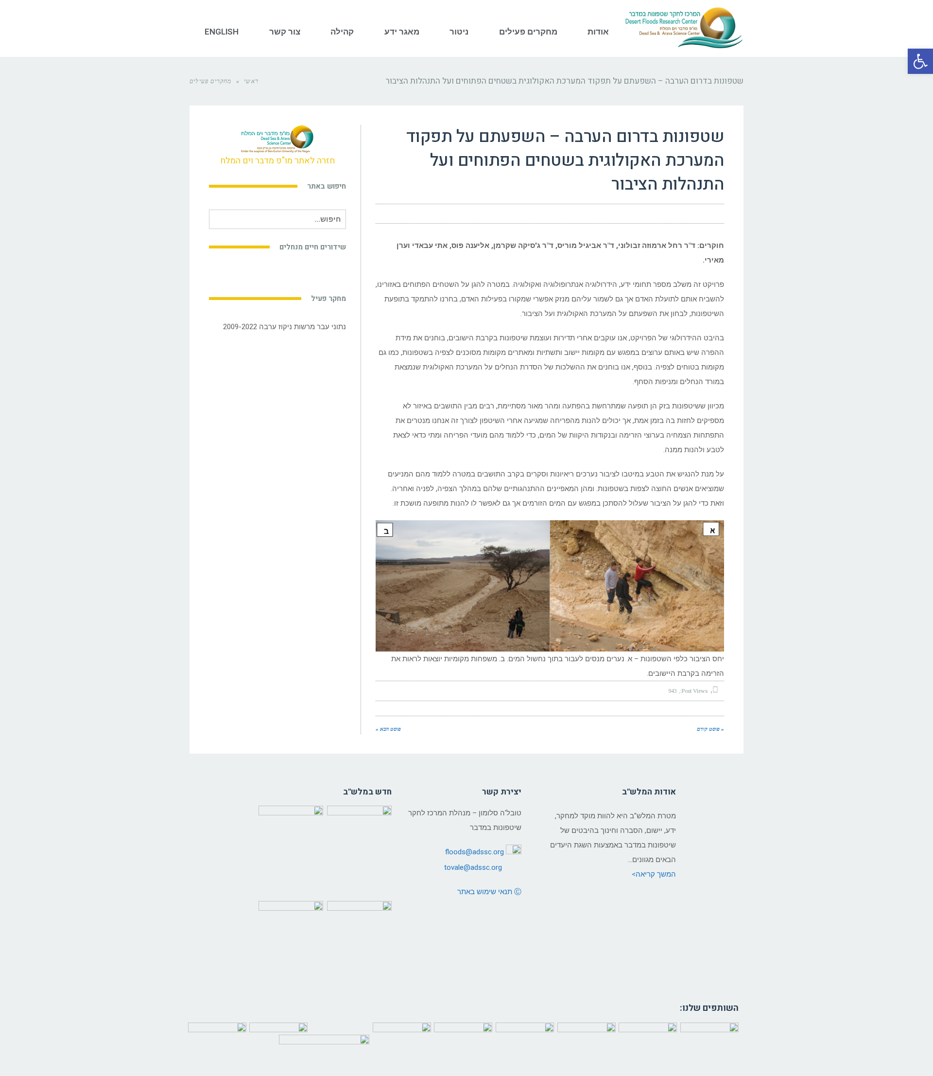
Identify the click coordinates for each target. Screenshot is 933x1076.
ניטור (458, 31)
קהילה (342, 31)
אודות (598, 31)
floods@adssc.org (474, 851)
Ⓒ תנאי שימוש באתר (489, 891)
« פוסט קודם (710, 729)
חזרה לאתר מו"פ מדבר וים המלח (277, 160)
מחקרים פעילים (528, 31)
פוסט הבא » (388, 729)
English (222, 31)
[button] (920, 61)
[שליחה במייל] (388, 214)
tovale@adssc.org (473, 867)
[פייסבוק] (441, 214)
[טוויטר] (423, 214)
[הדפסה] (406, 214)
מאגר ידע (401, 31)
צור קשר (284, 31)
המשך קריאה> (654, 874)
